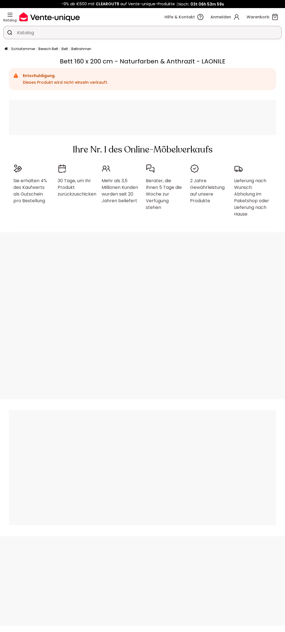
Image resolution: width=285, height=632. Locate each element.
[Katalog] (10, 14)
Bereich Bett (48, 48)
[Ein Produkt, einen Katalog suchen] (10, 32)
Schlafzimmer (23, 48)
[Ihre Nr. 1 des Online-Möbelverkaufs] (49, 16)
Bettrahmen (81, 48)
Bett (65, 48)
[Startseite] (6, 49)
